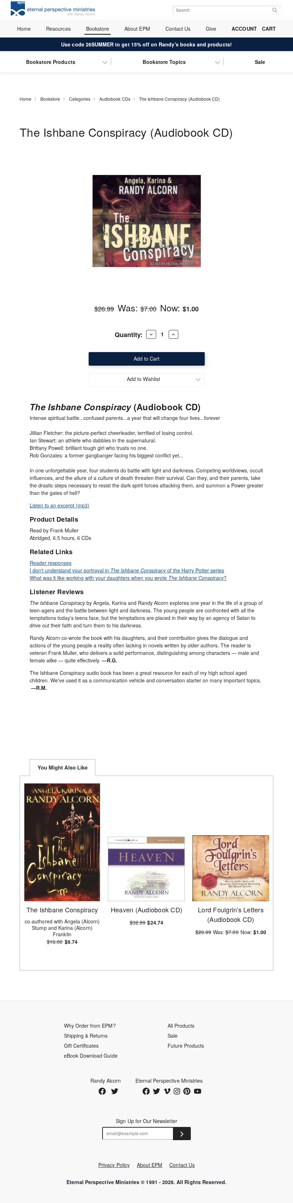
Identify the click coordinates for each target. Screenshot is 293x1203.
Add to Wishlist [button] (143, 378)
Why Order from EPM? (90, 1025)
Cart (269, 28)
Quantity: (129, 334)
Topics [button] (164, 61)
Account (244, 28)
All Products (181, 1025)
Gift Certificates (81, 1045)
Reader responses (50, 562)
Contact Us (178, 28)
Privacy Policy (114, 1164)
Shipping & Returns (86, 1035)
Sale (260, 61)
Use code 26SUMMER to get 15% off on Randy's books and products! (146, 44)
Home (24, 28)
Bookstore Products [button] (50, 61)
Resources (58, 28)
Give (211, 28)
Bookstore (97, 28)
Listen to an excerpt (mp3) (59, 505)
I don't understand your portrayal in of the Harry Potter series (127, 570)
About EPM (137, 28)
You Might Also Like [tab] (63, 767)
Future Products (186, 1045)
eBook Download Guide (91, 1055)
